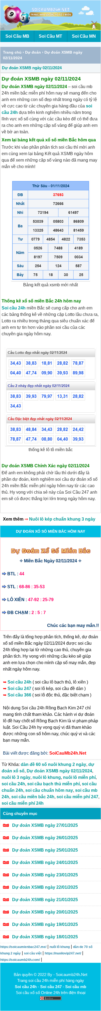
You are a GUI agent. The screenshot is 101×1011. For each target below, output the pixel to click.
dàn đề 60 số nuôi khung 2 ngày (53, 764)
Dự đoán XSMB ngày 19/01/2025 (45, 924)
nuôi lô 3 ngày (16, 777)
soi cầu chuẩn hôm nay (49, 790)
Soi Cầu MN (84, 36)
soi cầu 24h (13, 784)
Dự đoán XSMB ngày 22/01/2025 (45, 887)
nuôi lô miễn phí (79, 777)
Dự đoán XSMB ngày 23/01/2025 (45, 875)
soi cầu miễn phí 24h (23, 803)
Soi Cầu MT (50, 36)
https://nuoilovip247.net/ (63, 953)
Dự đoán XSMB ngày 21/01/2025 (45, 899)
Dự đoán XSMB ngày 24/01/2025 (45, 862)
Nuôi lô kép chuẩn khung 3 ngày (62, 519)
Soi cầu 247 (20, 688)
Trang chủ (12, 52)
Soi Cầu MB (17, 36)
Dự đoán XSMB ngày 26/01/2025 (45, 837)
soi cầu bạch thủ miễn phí (53, 784)
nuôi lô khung (47, 777)
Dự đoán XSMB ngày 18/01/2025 (45, 937)
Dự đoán (33, 52)
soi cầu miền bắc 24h (32, 796)
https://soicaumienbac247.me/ (23, 947)
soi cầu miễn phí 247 (77, 796)
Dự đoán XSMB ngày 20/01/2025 (45, 912)
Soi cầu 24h (14, 308)
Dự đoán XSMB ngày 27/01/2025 (45, 825)
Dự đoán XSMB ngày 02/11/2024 (32, 67)
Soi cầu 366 (20, 695)
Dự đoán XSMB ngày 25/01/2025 (45, 850)
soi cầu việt (32, 953)
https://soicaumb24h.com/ (20, 960)
